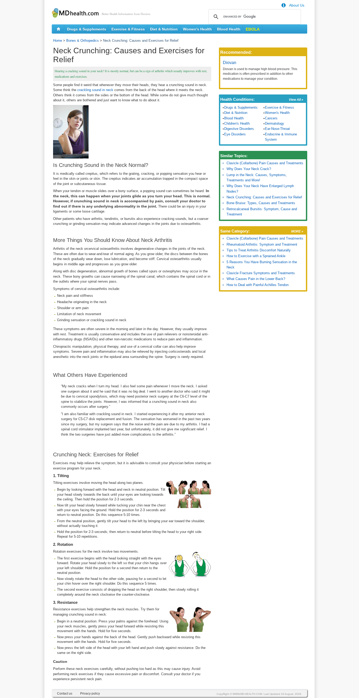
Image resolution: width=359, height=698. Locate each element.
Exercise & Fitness (128, 29)
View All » (296, 100)
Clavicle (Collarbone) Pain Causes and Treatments (265, 163)
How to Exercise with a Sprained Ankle (256, 256)
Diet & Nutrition (164, 29)
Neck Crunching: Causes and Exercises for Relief (264, 197)
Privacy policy (90, 693)
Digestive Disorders (239, 129)
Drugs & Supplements (86, 29)
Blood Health (228, 29)
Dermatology (274, 123)
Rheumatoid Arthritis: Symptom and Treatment (262, 244)
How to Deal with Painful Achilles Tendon (258, 285)
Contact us (64, 693)
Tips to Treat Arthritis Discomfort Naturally (259, 250)
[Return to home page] (58, 29)
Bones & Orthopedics (82, 41)
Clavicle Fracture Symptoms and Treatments (261, 273)
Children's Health (237, 123)
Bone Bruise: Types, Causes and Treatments (261, 203)
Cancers (271, 118)
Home (57, 41)
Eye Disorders (235, 134)
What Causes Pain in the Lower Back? (256, 279)
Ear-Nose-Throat (277, 129)
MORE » (297, 231)
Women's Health (197, 29)
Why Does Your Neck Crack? (249, 169)
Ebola (253, 29)
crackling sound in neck (95, 90)
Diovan (229, 62)
